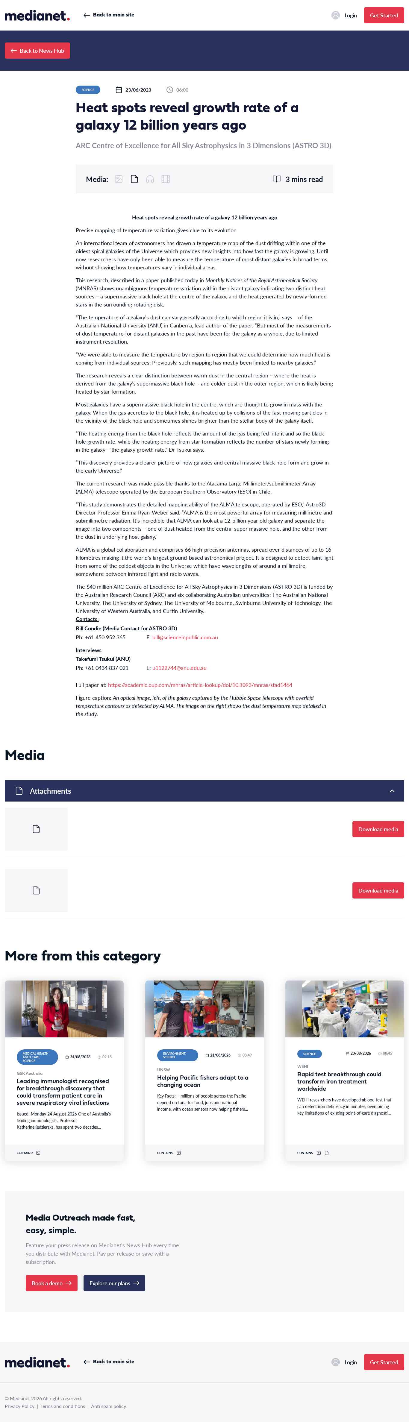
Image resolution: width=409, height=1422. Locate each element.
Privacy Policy (19, 1406)
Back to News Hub (42, 50)
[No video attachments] (165, 179)
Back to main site (113, 15)
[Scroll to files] (134, 179)
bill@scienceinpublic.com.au (185, 637)
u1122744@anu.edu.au (179, 667)
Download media (378, 829)
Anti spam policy (108, 1406)
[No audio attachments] (150, 179)
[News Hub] (37, 15)
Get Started (384, 15)
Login (351, 15)
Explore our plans (110, 1283)
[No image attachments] (119, 179)
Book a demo (47, 1283)
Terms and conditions (62, 1406)
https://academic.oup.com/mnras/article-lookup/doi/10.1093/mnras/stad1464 (200, 684)
